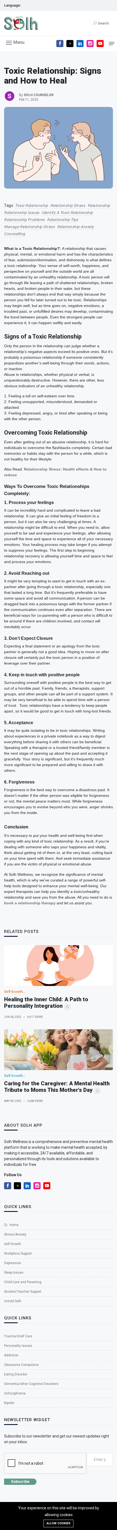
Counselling (14, 234)
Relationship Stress (67, 205)
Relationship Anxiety (75, 227)
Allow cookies (58, 1523)
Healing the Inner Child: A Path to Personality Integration (46, 1002)
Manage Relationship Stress (29, 227)
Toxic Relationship (31, 205)
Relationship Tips (62, 219)
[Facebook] (59, 43)
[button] (15, 42)
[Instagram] (90, 43)
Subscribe (20, 1481)
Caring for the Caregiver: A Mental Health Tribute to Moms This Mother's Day (57, 1086)
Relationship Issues (21, 212)
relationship (99, 205)
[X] (69, 43)
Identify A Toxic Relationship (67, 212)
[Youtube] (100, 43)
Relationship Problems (24, 219)
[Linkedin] (80, 43)
